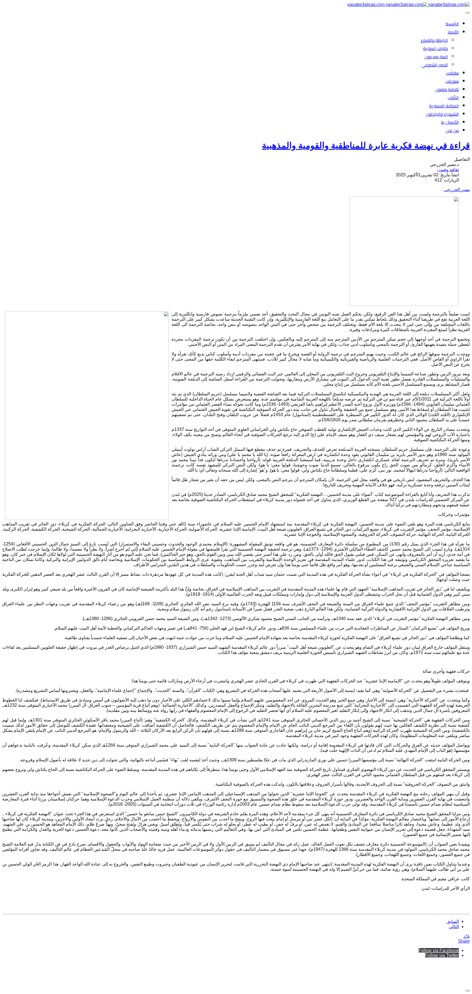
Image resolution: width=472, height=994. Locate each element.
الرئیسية (452, 24)
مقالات (452, 73)
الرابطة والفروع (434, 40)
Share (464, 941)
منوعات (452, 81)
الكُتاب (453, 97)
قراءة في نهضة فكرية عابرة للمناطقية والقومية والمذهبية (366, 145)
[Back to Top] (467, 991)
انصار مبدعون (436, 56)
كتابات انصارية (435, 48)
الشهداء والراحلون (442, 114)
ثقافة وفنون (447, 89)
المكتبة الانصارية (444, 106)
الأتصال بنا (450, 122)
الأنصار (453, 32)
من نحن (452, 130)
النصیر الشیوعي (434, 65)
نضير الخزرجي (457, 189)
